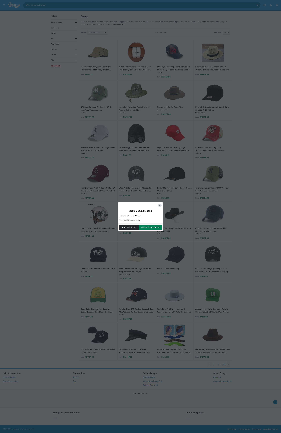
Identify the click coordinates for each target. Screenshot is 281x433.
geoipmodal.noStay (129, 227)
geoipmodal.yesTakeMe (150, 227)
